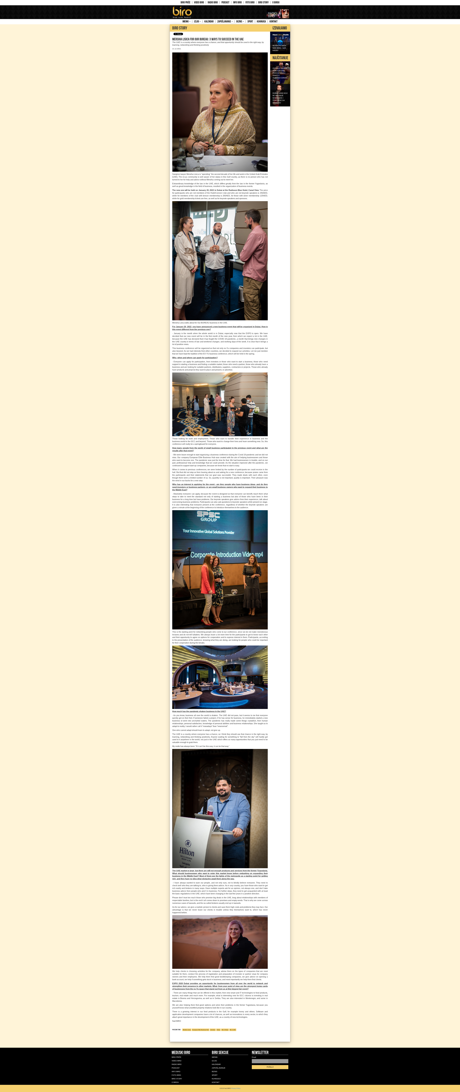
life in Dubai (225, 1029)
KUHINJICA (261, 21)
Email (254, 1057)
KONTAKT (274, 21)
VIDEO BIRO (199, 2)
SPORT (250, 21)
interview (212, 1029)
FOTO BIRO (250, 2)
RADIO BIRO (213, 2)
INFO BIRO (237, 2)
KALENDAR (209, 21)
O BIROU (275, 2)
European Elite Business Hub (200, 1029)
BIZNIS (239, 21)
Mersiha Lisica (187, 1029)
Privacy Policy (235, 1088)
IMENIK (185, 21)
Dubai (218, 1029)
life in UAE (233, 1029)
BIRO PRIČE (185, 2)
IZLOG (196, 21)
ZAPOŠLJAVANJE (224, 21)
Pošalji (270, 1067)
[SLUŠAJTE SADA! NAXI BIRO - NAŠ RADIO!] (280, 43)
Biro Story (263, 2)
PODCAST (225, 2)
